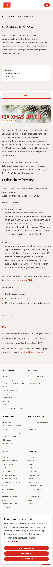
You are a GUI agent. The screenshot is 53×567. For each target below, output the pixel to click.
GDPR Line (33, 482)
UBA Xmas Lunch (34, 387)
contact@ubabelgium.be (32, 352)
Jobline (30, 464)
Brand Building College (12, 433)
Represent (31, 457)
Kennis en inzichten (35, 433)
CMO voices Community (12, 408)
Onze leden (32, 500)
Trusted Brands (8, 489)
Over (26, 96)
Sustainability (7, 507)
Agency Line (33, 493)
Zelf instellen (26, 553)
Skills (4, 500)
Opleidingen (7, 422)
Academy (10, 16)
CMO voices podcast (11, 405)
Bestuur (30, 503)
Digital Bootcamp (9, 436)
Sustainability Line (35, 496)
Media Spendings (35, 489)
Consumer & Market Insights (14, 383)
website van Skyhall (25, 280)
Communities (7, 376)
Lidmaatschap (33, 460)
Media (5, 394)
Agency (5, 457)
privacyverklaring (12, 541)
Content (6, 387)
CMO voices (6, 401)
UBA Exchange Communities (14, 380)
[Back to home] (7, 5)
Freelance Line (34, 475)
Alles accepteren (26, 548)
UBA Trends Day (33, 380)
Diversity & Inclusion (9, 475)
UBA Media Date (34, 383)
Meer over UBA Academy (12, 425)
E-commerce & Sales (10, 478)
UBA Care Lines (33, 468)
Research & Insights (9, 496)
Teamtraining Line (35, 486)
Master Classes (9, 429)
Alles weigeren (26, 559)
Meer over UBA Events (36, 376)
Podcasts (31, 436)
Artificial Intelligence (10, 460)
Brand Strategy (8, 464)
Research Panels (9, 397)
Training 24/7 (8, 443)
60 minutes (7, 440)
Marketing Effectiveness (11, 482)
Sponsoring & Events (10, 503)
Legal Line (32, 478)
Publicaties (32, 429)
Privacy (4, 493)
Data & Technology (10, 390)
